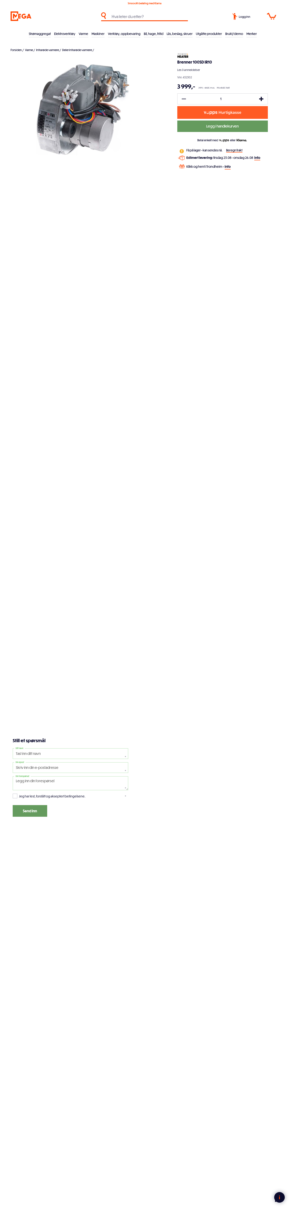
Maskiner (98, 34)
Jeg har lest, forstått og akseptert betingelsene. (52, 796)
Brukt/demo (234, 34)
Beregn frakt (234, 150)
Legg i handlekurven (222, 126)
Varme (83, 34)
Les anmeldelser (188, 70)
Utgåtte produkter (209, 34)
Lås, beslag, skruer (180, 34)
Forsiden (16, 50)
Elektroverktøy (64, 34)
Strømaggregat (40, 34)
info (257, 157)
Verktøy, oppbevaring (124, 34)
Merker (251, 34)
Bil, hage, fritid (153, 34)
